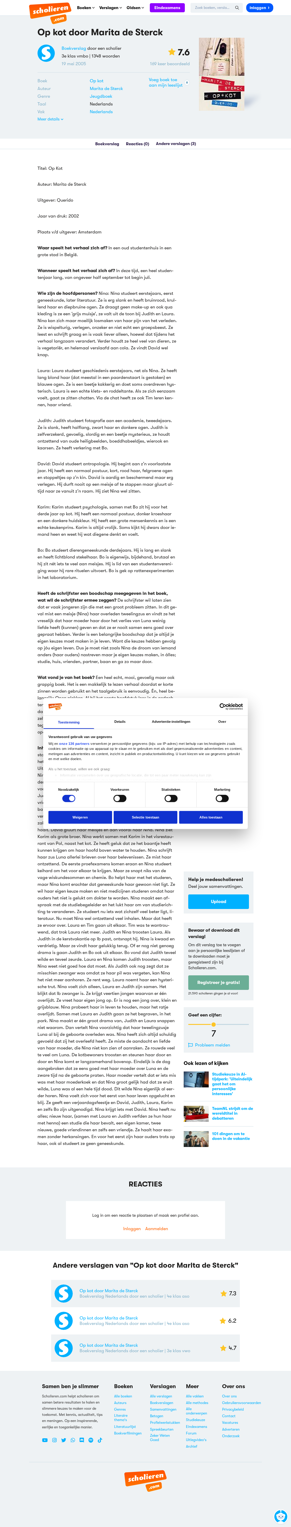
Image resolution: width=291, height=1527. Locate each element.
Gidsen (133, 7)
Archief (191, 1446)
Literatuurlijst (125, 1427)
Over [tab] (222, 721)
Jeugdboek (101, 96)
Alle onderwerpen (196, 1411)
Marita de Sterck (106, 88)
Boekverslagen (161, 1403)
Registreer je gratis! (218, 982)
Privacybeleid (233, 1409)
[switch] (119, 798)
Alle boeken (123, 1396)
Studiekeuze (195, 1420)
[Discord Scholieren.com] (83, 1442)
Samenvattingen (163, 1409)
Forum (191, 1433)
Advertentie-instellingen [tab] (171, 721)
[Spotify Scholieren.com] (92, 1442)
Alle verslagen (161, 1396)
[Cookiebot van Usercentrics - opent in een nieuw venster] (223, 706)
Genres (120, 1409)
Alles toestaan (210, 817)
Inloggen (258, 8)
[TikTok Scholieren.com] (100, 1442)
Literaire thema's (121, 1418)
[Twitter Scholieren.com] (65, 1442)
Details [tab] (119, 721)
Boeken (84, 7)
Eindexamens (167, 7)
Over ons (229, 1396)
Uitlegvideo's (196, 1440)
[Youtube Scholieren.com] (46, 1442)
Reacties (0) (137, 143)
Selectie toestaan (145, 817)
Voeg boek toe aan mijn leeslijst (166, 82)
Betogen (156, 1416)
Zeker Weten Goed (160, 1438)
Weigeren (80, 817)
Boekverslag (74, 48)
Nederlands (101, 111)
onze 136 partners (74, 744)
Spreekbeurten (161, 1429)
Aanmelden (156, 1228)
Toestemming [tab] (69, 722)
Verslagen (108, 7)
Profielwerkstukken (165, 1423)
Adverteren (231, 1429)
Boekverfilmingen (128, 1433)
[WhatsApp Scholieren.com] (74, 1442)
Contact (229, 1416)
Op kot (96, 80)
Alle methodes (197, 1403)
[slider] (213, 1024)
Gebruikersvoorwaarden (241, 1403)
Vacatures (230, 1423)
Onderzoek (231, 1436)
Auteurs (120, 1403)
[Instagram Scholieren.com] (56, 1442)
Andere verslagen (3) (176, 143)
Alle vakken (195, 1396)
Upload (218, 901)
